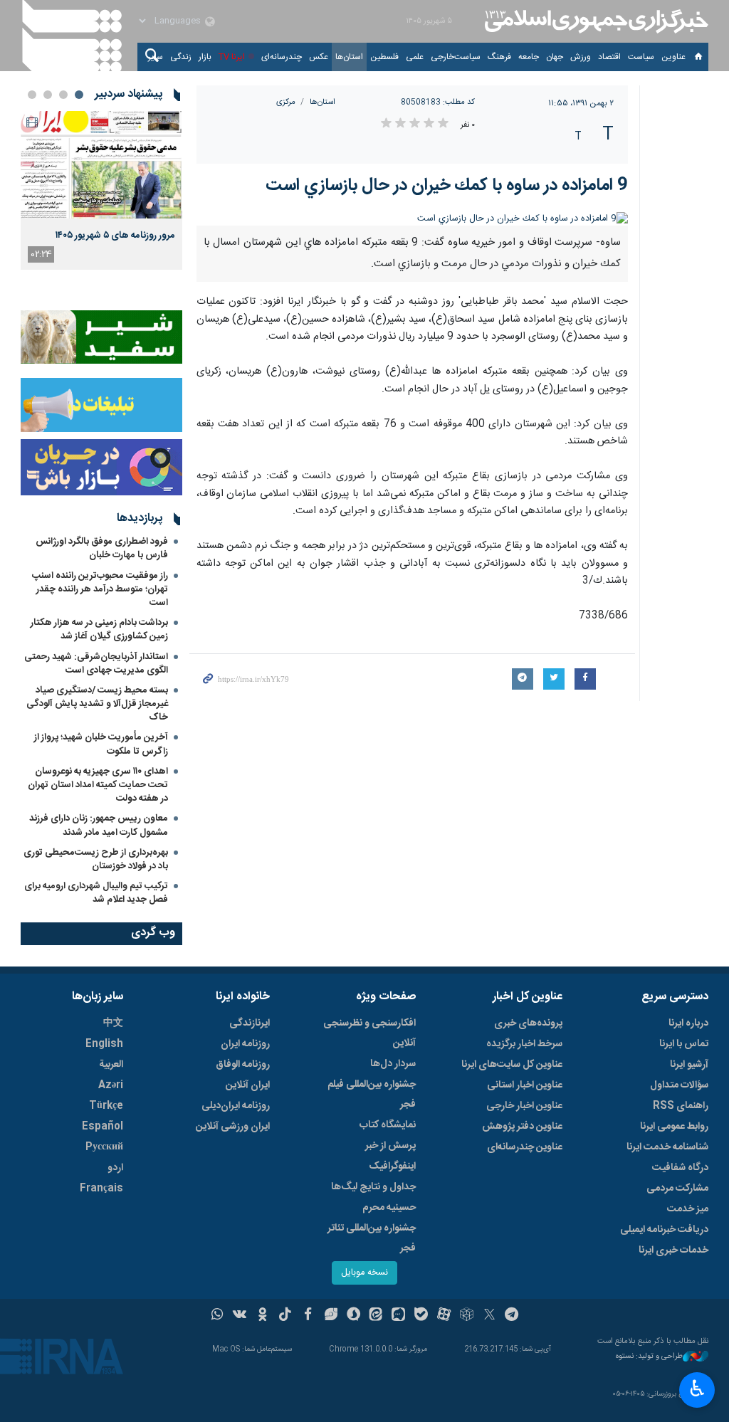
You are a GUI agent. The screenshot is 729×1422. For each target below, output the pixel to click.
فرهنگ (499, 57)
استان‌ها (349, 57)
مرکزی (285, 102)
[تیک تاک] (285, 1316)
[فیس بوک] (308, 1316)
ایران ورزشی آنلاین (233, 1126)
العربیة (111, 1064)
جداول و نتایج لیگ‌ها (373, 1187)
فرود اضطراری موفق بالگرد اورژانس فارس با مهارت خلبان (102, 548)
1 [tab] (79, 94)
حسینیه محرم (389, 1207)
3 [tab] (47, 94)
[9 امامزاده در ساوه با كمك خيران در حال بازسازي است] (412, 219)
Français (101, 1188)
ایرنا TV (232, 57)
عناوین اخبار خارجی (524, 1106)
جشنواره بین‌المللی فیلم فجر (371, 1094)
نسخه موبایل (364, 1272)
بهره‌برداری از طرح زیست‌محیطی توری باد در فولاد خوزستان (95, 859)
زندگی (181, 57)
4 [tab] (32, 94)
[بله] (421, 1316)
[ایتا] (376, 1316)
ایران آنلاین (248, 1085)
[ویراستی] (330, 1316)
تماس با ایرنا (683, 1044)
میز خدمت (687, 1209)
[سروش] (353, 1316)
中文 (113, 1023)
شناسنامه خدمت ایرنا (667, 1147)
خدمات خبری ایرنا (673, 1250)
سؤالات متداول (679, 1085)
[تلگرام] (512, 1316)
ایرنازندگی (249, 1023)
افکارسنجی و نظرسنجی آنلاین (369, 1033)
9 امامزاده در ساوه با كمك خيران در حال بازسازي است (447, 186)
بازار (205, 57)
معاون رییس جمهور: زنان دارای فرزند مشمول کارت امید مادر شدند (98, 825)
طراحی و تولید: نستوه (649, 1357)
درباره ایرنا (688, 1023)
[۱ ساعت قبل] (101, 164)
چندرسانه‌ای (281, 57)
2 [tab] (63, 94)
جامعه (528, 57)
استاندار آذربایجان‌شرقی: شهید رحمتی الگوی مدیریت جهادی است (96, 663)
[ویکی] (239, 1316)
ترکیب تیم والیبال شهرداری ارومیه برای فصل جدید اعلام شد (96, 892)
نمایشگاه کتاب (388, 1125)
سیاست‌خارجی (456, 57)
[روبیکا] (466, 1316)
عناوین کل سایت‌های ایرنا (511, 1064)
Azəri (110, 1085)
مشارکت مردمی (677, 1188)
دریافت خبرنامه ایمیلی (664, 1229)
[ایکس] (489, 1316)
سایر (155, 57)
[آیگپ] (398, 1316)
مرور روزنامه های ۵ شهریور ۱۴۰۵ (115, 235)
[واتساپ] (217, 1316)
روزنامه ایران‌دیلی (235, 1106)
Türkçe (106, 1106)
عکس (318, 57)
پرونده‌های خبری (528, 1023)
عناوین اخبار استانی (524, 1085)
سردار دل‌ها (393, 1064)
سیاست (641, 57)
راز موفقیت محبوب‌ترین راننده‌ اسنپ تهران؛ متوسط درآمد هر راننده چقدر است (100, 589)
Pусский (104, 1147)
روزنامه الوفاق (243, 1064)
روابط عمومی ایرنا (674, 1126)
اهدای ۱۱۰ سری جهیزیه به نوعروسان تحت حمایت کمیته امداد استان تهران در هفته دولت (98, 785)
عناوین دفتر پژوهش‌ (522, 1126)
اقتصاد (609, 57)
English (104, 1044)
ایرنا (594, 21)
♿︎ (697, 1388)
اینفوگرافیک (392, 1166)
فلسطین (384, 57)
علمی (415, 57)
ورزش (580, 57)
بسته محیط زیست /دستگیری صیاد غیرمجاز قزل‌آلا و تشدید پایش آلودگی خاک (97, 704)
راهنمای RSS (680, 1106)
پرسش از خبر (390, 1145)
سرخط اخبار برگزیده (524, 1044)
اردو (115, 1167)
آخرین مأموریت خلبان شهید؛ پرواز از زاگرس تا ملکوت (101, 744)
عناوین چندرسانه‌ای (524, 1147)
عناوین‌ (673, 57)
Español (102, 1126)
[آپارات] (443, 1316)
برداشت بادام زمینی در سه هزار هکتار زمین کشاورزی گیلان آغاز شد (99, 629)
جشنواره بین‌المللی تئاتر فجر (371, 1238)
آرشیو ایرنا (689, 1064)
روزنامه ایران (245, 1044)
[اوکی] (262, 1316)
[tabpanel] (101, 190)
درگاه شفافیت (680, 1167)
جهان (554, 57)
